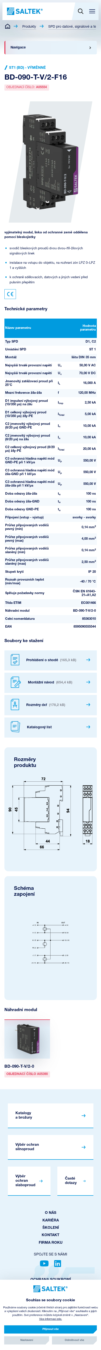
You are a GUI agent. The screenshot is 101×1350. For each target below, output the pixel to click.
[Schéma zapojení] (50, 942)
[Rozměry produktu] (50, 814)
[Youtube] (44, 1263)
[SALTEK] (24, 11)
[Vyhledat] (81, 11)
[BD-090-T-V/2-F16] (50, 162)
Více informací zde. (50, 1319)
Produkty (29, 27)
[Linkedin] (57, 1263)
